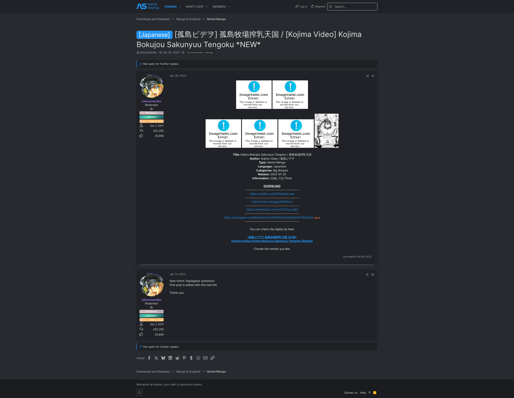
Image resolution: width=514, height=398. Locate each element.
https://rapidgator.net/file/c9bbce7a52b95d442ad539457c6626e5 (268, 217)
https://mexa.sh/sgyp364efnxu (272, 201)
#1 (373, 75)
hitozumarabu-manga (200, 52)
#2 (372, 274)
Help (363, 392)
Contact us (351, 392)
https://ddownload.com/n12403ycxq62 (272, 209)
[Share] (367, 76)
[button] (180, 6)
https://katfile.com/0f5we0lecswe (272, 193)
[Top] (369, 393)
